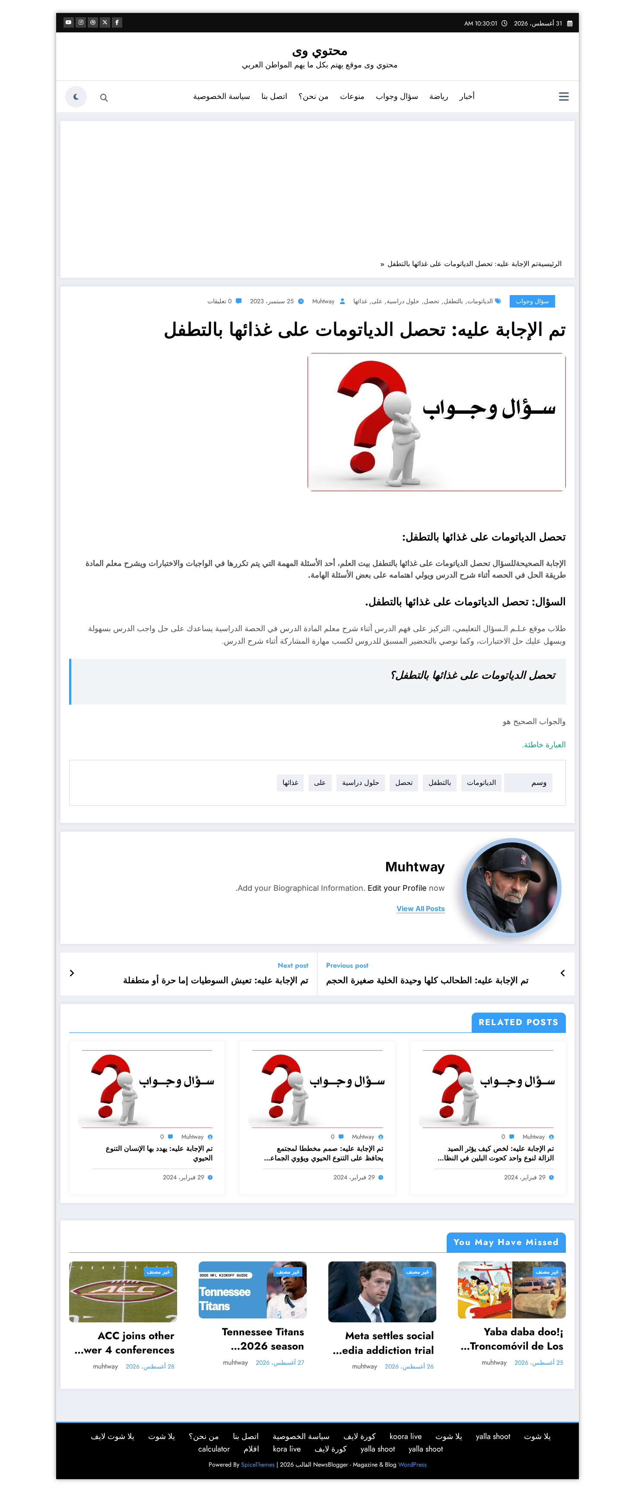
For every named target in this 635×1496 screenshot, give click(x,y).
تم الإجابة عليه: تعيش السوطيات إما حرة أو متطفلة (215, 981)
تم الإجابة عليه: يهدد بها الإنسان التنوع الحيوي (159, 1153)
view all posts (421, 909)
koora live (406, 1436)
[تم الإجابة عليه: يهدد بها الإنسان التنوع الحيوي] (147, 1088)
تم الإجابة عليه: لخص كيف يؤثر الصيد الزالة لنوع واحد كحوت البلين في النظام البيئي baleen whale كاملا (497, 1153)
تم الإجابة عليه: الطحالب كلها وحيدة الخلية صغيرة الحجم (427, 981)
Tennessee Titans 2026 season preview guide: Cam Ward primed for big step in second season (125, 1338)
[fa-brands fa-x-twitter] (105, 22)
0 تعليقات (219, 301)
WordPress (412, 1464)
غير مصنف (159, 1272)
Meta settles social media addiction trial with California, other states (254, 1342)
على (376, 301)
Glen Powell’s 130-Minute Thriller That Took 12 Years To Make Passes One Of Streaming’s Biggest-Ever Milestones (514, 1342)
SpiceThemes (258, 1464)
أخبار (467, 96)
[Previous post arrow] (563, 974)
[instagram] (81, 22)
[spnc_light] (76, 97)
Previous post (347, 965)
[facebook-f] (117, 22)
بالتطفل (453, 301)
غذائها (360, 301)
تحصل (431, 301)
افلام (251, 1449)
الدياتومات (480, 301)
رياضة (438, 96)
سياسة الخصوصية (221, 96)
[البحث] (104, 98)
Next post (293, 965)
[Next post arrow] (71, 974)
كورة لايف (359, 1436)
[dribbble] (93, 22)
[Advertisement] (317, 194)
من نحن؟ (313, 96)
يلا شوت (537, 1436)
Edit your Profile (397, 888)
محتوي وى (320, 50)
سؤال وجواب (397, 96)
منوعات (352, 96)
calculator (214, 1449)
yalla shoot (493, 1436)
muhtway (323, 301)
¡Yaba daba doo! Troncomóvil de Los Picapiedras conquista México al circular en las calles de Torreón (386, 1338)
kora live (287, 1449)
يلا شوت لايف (112, 1436)
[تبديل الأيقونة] (563, 97)
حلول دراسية (403, 301)
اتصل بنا (274, 96)
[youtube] (69, 22)
